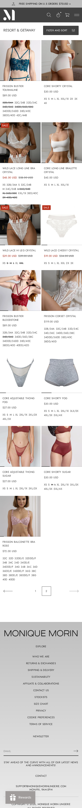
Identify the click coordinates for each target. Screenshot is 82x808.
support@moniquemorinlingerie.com (41, 786)
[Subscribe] (75, 751)
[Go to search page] (49, 15)
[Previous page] (8, 591)
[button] (49, 15)
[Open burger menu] (76, 15)
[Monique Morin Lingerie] (9, 15)
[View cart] (67, 15)
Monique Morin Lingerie (54, 804)
